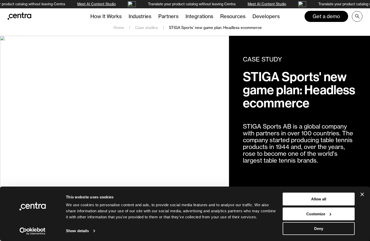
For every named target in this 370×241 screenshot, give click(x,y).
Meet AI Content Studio (96, 4)
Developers (266, 16)
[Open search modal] (357, 16)
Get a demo (326, 16)
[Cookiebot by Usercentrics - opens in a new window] (33, 231)
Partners (168, 16)
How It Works (106, 16)
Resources (232, 16)
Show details (77, 231)
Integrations (199, 16)
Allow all (318, 199)
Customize (315, 214)
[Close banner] (362, 194)
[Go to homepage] (19, 16)
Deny (318, 228)
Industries (140, 16)
